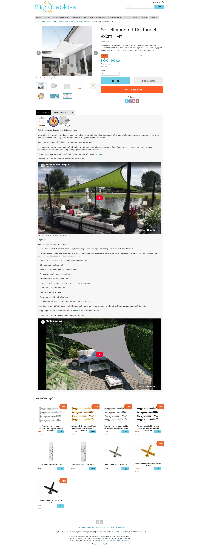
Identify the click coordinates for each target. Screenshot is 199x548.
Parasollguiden (76, 17)
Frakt (78, 527)
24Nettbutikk (103, 544)
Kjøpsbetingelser (88, 527)
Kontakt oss (153, 17)
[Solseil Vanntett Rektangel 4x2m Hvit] (67, 51)
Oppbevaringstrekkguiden (60, 17)
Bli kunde (47, 17)
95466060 (115, 532)
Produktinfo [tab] (42, 112)
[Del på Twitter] (126, 101)
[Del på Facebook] (130, 101)
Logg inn (144, 17)
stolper (52, 310)
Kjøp (117, 80)
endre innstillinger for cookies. (120, 540)
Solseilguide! (99, 154)
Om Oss (127, 17)
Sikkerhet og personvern (105, 527)
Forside (38, 17)
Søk (159, 7)
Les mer (106, 540)
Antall (103, 71)
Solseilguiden (100, 17)
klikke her (79, 310)
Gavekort (136, 17)
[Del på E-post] (137, 101)
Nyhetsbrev (120, 527)
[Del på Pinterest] (133, 101)
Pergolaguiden (88, 17)
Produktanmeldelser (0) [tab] (62, 112)
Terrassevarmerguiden (114, 17)
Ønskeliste (149, 80)
